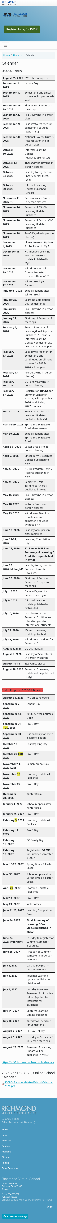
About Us (17, 55)
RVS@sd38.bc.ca (9, 1196)
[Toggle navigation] (5, 45)
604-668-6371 (14, 1194)
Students (6, 1157)
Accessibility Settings (15, 1216)
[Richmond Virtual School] (14, 14)
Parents (5, 1162)
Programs (6, 1151)
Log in (50, 1206)
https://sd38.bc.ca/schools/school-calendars (28, 1062)
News (4, 1135)
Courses (6, 1146)
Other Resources (10, 1168)
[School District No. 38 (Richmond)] (9, 2)
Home (6, 55)
